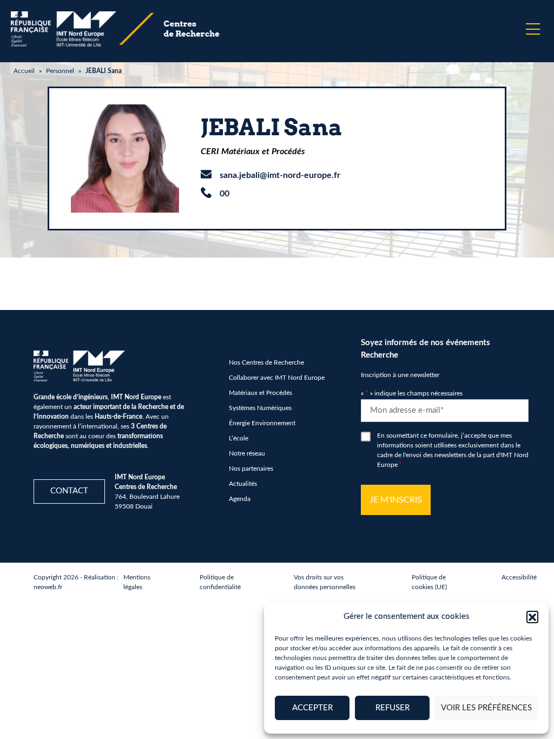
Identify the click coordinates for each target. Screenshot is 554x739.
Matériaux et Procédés (260, 393)
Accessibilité (519, 577)
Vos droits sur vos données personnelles (324, 582)
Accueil (24, 71)
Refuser (392, 708)
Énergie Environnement (262, 423)
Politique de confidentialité (220, 582)
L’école (238, 438)
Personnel (60, 71)
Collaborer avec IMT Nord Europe (277, 377)
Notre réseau (247, 453)
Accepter (312, 708)
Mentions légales (136, 582)
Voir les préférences (486, 708)
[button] (532, 616)
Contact (69, 491)
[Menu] (532, 29)
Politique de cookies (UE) (429, 582)
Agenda (239, 499)
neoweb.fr (48, 587)
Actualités (243, 483)
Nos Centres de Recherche (266, 362)
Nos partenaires (251, 468)
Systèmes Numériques (260, 408)
